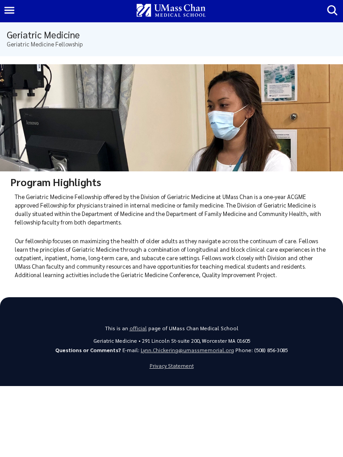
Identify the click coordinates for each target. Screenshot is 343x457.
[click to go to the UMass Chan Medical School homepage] (171, 11)
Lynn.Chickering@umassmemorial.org (187, 350)
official (138, 328)
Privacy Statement (172, 365)
